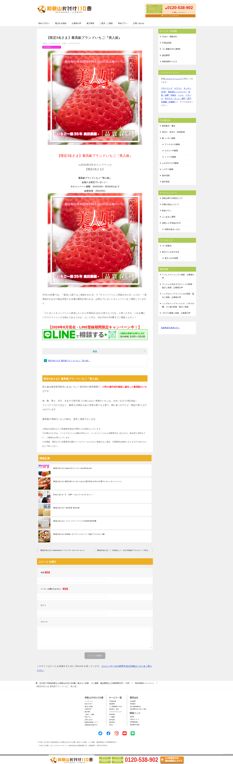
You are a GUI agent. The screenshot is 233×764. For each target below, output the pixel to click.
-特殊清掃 (112, 714)
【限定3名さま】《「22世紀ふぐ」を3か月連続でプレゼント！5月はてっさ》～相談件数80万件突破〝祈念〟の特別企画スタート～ (124, 550)
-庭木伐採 (112, 719)
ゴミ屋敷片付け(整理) (171, 49)
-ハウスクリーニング (115, 711)
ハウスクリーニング (173, 79)
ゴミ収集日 (167, 246)
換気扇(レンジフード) (177, 92)
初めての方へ (44, 23)
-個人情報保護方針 (135, 706)
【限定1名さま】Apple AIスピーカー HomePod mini (72, 468)
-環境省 (132, 716)
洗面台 (173, 95)
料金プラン (123, 23)
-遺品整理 (112, 704)
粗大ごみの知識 (171, 258)
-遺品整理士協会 (135, 724)
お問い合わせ (138, 23)
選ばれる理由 (60, 23)
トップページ (89, 701)
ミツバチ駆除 (170, 157)
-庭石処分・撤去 (114, 709)
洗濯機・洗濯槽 (167, 102)
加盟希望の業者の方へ (170, 328)
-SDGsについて (134, 719)
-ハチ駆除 (112, 717)
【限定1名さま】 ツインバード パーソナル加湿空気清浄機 (74, 521)
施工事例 (90, 23)
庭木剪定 (166, 182)
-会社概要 (133, 701)
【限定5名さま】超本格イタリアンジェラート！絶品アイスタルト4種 (78, 534)
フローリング (166, 88)
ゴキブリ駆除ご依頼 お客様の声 (176, 313)
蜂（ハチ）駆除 (168, 138)
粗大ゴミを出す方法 (170, 252)
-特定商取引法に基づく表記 (138, 709)
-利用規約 (133, 704)
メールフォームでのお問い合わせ (171, 15)
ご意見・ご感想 (106, 23)
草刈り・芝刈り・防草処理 (173, 132)
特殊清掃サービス (169, 61)
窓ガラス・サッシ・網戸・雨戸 (178, 98)
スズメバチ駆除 (171, 150)
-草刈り (111, 725)
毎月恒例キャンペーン (52, 47)
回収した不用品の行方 (171, 223)
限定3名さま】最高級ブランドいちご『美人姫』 (69, 361)
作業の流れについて (170, 204)
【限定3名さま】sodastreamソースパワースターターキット (62, 550)
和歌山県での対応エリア (172, 198)
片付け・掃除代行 (169, 37)
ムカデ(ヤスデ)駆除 (170, 163)
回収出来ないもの (172, 229)
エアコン (178, 88)
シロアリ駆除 (167, 169)
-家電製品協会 (134, 722)
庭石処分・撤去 (168, 126)
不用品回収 (167, 43)
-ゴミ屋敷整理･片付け (115, 706)
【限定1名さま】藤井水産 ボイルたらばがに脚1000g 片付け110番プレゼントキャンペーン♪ (87, 481)
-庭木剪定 (112, 722)
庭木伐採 (166, 175)
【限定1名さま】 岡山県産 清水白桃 (65, 508)
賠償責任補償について (91, 722)
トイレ (181, 95)
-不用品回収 (112, 701)
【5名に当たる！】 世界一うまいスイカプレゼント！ (73, 495)
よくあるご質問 (168, 217)
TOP (84, 683)
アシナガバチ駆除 (172, 144)
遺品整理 (166, 55)
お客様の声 (76, 23)
